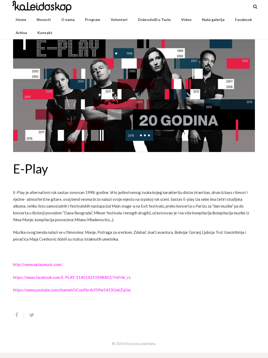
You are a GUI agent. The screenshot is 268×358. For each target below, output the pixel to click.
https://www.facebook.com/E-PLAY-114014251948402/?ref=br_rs (72, 277)
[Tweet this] (29, 315)
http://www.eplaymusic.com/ (37, 264)
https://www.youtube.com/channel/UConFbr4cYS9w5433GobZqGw (72, 290)
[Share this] (18, 315)
